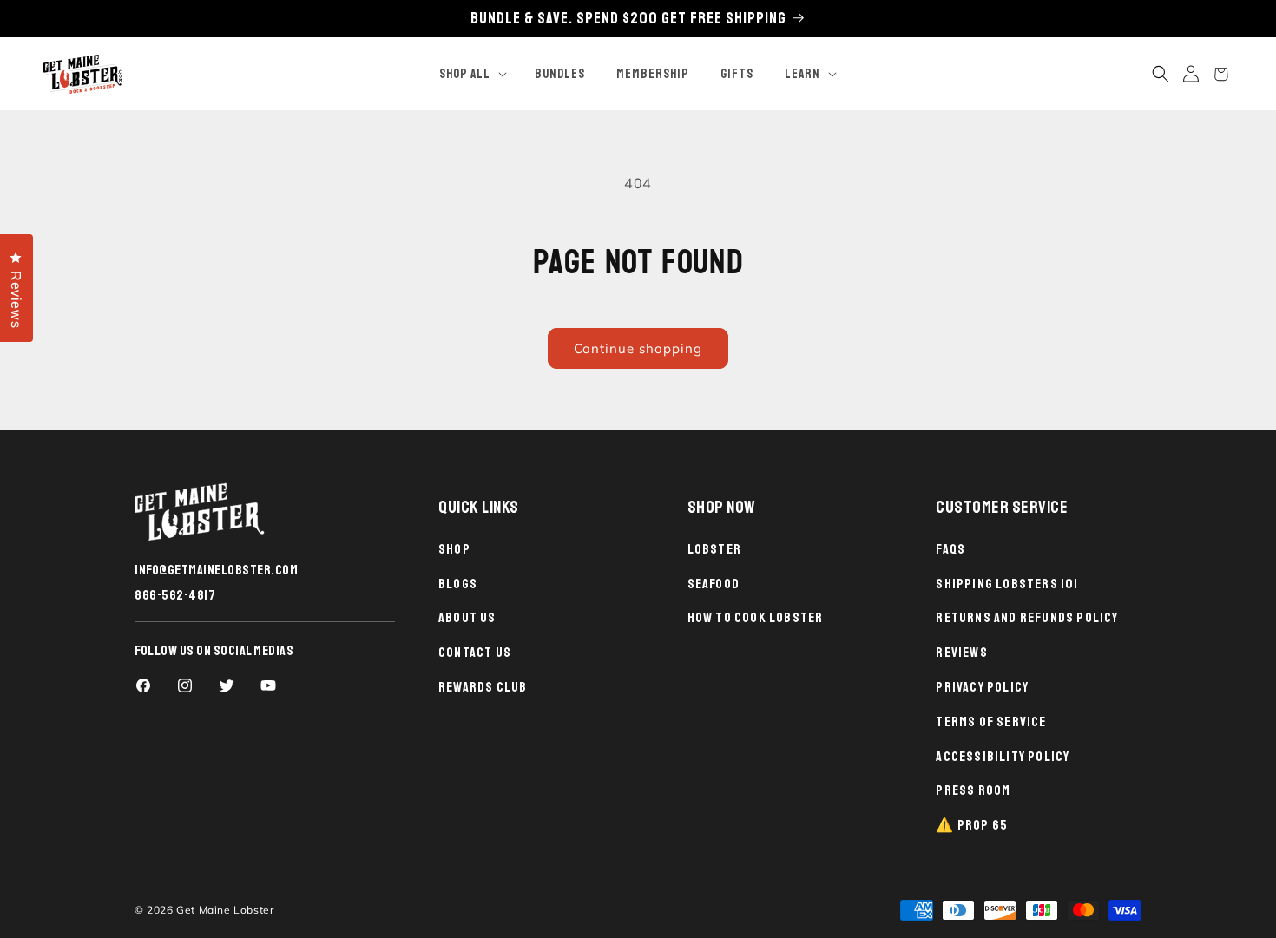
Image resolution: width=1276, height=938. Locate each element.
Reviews (961, 652)
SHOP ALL (464, 74)
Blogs (457, 584)
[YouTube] (268, 685)
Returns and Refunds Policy (1027, 617)
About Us (467, 617)
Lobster (714, 549)
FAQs (950, 549)
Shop (454, 549)
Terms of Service (991, 722)
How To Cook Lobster (755, 617)
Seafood (713, 584)
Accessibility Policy (1002, 756)
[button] (471, 75)
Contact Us (474, 652)
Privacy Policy (982, 687)
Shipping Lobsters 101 (1007, 584)
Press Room (973, 790)
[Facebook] (143, 685)
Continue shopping (638, 348)
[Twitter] (226, 685)
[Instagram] (185, 685)
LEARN (802, 74)
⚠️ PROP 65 (972, 825)
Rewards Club (482, 687)
